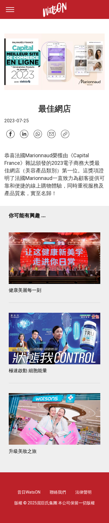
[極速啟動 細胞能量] (54, 339)
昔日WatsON (28, 492)
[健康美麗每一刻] (54, 259)
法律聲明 (83, 492)
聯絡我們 (58, 492)
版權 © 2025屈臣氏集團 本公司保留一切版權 (54, 503)
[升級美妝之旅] (54, 420)
